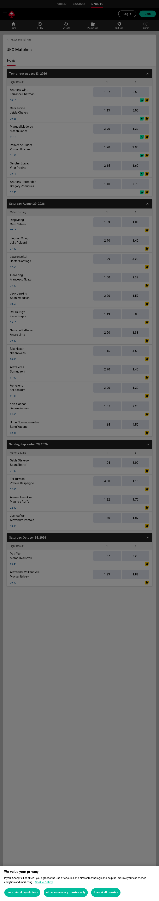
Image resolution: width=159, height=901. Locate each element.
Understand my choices (22, 892)
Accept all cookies (105, 892)
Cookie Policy (44, 882)
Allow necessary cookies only (66, 892)
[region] (79, 883)
